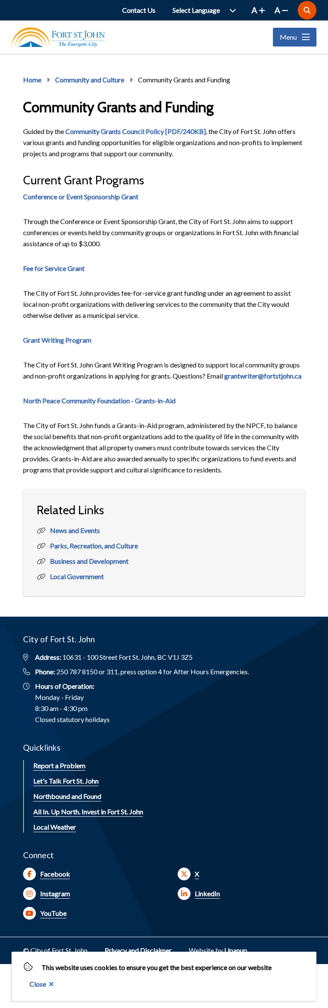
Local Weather (54, 827)
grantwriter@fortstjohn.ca (263, 376)
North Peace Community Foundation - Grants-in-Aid (99, 400)
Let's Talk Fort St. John (66, 781)
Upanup (235, 950)
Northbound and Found (67, 796)
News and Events (75, 530)
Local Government (77, 576)
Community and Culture (89, 80)
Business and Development (89, 561)
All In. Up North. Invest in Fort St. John (88, 811)
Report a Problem (59, 765)
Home (32, 80)
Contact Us (138, 10)
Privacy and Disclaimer (138, 950)
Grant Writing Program (57, 340)
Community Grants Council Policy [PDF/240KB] (135, 131)
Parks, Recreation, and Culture (94, 546)
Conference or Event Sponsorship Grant (80, 196)
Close (37, 984)
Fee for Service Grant (54, 268)
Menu (288, 37)
